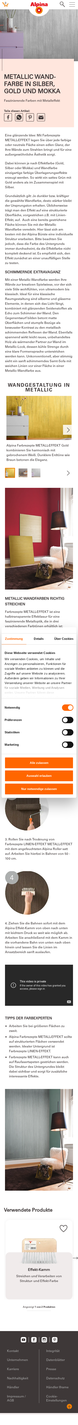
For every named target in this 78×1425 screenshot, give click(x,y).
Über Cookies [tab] (63, 638)
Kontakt (13, 1351)
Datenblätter (55, 1360)
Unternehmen (17, 1360)
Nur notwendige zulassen (39, 789)
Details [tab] (39, 638)
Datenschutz (55, 1378)
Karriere (13, 1369)
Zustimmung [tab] (14, 638)
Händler (13, 1387)
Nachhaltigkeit (17, 1378)
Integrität (53, 1351)
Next (68, 430)
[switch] (67, 720)
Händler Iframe (57, 1387)
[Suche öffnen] (61, 5)
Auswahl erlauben (39, 775)
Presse (51, 1369)
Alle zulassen (39, 762)
